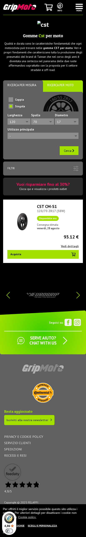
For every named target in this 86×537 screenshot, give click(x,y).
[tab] (23, 86)
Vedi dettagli (70, 246)
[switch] (9, 531)
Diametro (61, 115)
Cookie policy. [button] (27, 517)
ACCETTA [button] (8, 532)
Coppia (19, 99)
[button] (78, 295)
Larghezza (15, 115)
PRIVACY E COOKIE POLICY (23, 436)
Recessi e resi (15, 455)
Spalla (35, 115)
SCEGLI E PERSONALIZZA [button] (42, 525)
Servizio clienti (17, 443)
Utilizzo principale (21, 129)
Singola (20, 106)
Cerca (68, 151)
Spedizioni (13, 449)
